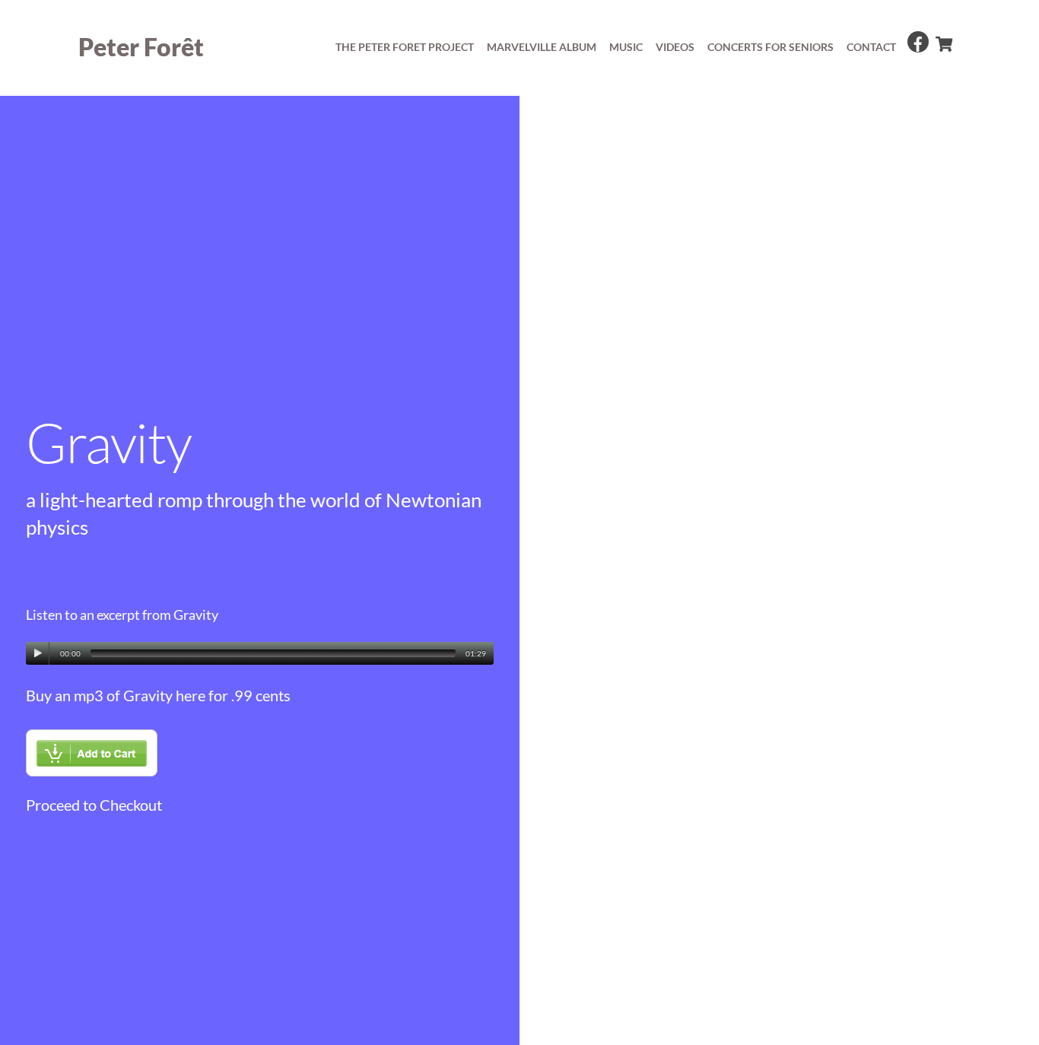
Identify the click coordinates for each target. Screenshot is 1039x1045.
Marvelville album (541, 46)
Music (626, 46)
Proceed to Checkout (94, 805)
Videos (675, 46)
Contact (871, 46)
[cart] (943, 40)
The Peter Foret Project (404, 46)
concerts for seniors (770, 46)
